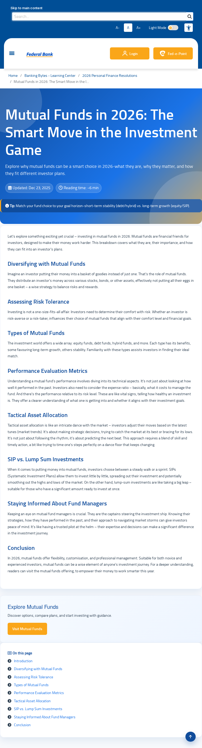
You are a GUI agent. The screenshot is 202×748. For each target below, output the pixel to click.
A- (117, 27)
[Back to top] (190, 737)
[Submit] (190, 16)
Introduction (23, 660)
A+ (139, 27)
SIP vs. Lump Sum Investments (38, 708)
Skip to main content (26, 8)
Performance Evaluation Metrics (39, 692)
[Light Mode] (173, 27)
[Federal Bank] (39, 54)
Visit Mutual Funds (27, 628)
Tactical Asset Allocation (32, 700)
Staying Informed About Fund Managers (44, 716)
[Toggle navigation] (11, 54)
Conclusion (22, 724)
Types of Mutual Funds (31, 684)
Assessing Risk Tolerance (33, 676)
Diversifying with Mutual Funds (38, 668)
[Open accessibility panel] (188, 27)
